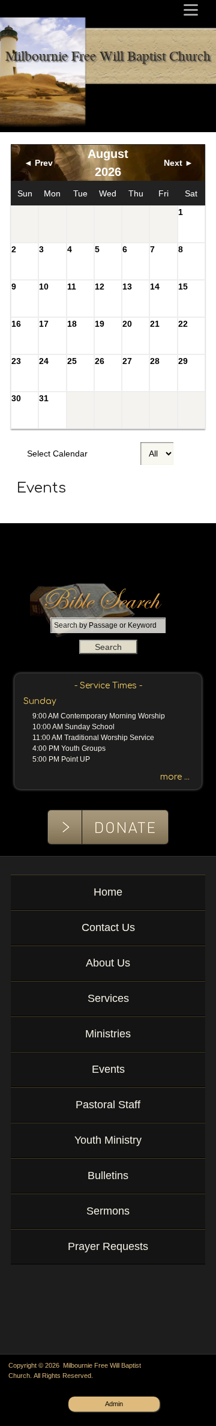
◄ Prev (38, 163)
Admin (114, 1403)
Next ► (178, 163)
